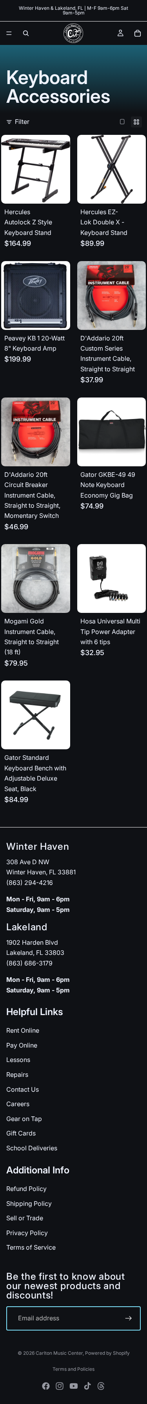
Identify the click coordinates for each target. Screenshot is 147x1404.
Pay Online (21, 1045)
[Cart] (137, 33)
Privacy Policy (27, 1232)
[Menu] (9, 33)
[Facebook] (46, 1386)
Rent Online (22, 1030)
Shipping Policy (29, 1203)
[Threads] (101, 1386)
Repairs (17, 1074)
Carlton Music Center (59, 1353)
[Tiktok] (87, 1386)
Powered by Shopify (107, 1353)
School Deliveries (31, 1148)
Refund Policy (26, 1189)
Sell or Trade (24, 1218)
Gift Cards (21, 1133)
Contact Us (22, 1089)
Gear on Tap (24, 1118)
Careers (17, 1104)
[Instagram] (59, 1386)
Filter (22, 121)
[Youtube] (73, 1386)
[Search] (25, 33)
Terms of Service (31, 1247)
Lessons (18, 1060)
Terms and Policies (73, 1369)
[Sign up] (128, 1318)
